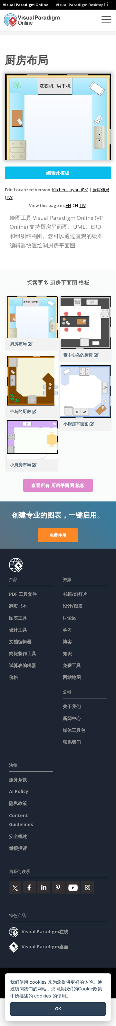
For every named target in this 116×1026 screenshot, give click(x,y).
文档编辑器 (20, 641)
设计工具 (18, 630)
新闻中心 (72, 718)
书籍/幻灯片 (75, 594)
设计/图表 (73, 606)
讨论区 (69, 618)
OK (58, 1008)
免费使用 (58, 535)
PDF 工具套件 (23, 594)
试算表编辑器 (22, 665)
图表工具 (18, 618)
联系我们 (72, 742)
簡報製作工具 (22, 653)
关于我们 (72, 706)
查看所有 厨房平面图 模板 (58, 485)
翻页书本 (18, 606)
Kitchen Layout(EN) (70, 189)
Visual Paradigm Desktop (80, 4)
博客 (67, 641)
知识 (67, 653)
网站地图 (72, 677)
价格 (13, 677)
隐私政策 (18, 803)
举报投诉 (18, 848)
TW (83, 205)
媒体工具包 (74, 730)
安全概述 (18, 836)
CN (75, 205)
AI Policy (18, 791)
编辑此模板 (58, 173)
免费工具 (72, 665)
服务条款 (18, 779)
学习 (67, 630)
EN (68, 205)
